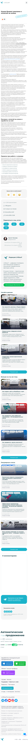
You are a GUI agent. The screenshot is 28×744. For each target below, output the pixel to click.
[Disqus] (14, 574)
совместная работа (6, 347)
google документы (13, 345)
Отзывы (3, 691)
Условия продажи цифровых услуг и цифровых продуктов (12, 718)
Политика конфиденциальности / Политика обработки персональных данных (12, 730)
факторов (22, 520)
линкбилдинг (13, 320)
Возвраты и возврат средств (10, 713)
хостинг (10, 380)
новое (10, 404)
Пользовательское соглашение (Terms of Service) (13, 726)
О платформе (10, 691)
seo (23, 320)
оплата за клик (13, 74)
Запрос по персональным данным (11, 711)
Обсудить (8, 205)
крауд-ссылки (5, 320)
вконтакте (12, 431)
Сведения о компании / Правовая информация (11, 722)
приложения (5, 494)
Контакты (17, 691)
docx (13, 347)
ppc (22, 296)
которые (8, 520)
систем (19, 466)
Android (22, 404)
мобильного (17, 492)
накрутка (15, 466)
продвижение (5, 431)
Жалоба (9, 679)
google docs (5, 345)
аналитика (4, 297)
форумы (19, 320)
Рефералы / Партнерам (8, 684)
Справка (3, 679)
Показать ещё (14, 372)
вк (16, 431)
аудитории (4, 466)
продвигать (4, 404)
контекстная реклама (15, 296)
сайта (10, 466)
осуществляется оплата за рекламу (12, 59)
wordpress (4, 380)
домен (14, 380)
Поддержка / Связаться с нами (9, 682)
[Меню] (26, 2)
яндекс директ (5, 296)
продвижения (10, 492)
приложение (16, 404)
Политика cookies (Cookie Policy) (11, 734)
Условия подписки (7, 715)
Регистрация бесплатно (13, 285)
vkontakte (20, 431)
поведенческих (14, 520)
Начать (15, 644)
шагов (3, 492)
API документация (7, 688)
